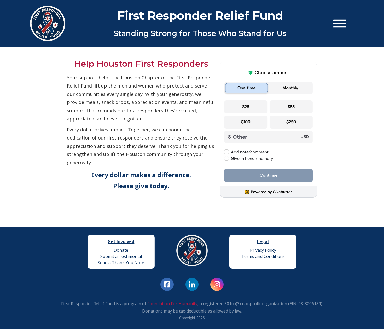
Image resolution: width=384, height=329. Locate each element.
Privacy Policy (263, 250)
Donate (121, 250)
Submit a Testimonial (121, 256)
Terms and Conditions (263, 256)
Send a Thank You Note (121, 262)
